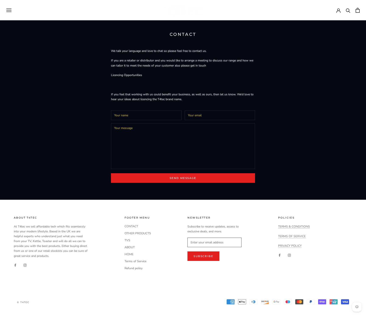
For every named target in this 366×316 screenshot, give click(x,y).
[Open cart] (358, 10)
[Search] (348, 10)
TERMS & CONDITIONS (294, 227)
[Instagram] (25, 265)
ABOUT (130, 247)
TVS (127, 240)
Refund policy (134, 268)
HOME (129, 254)
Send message (183, 178)
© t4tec (23, 302)
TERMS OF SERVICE (292, 236)
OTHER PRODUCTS (138, 233)
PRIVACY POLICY (290, 246)
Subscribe (203, 256)
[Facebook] (15, 265)
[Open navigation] (8, 10)
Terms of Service (135, 261)
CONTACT (131, 226)
